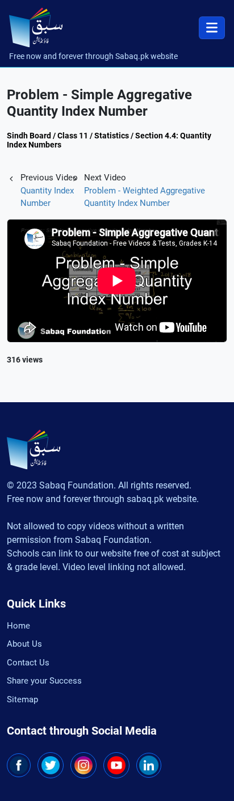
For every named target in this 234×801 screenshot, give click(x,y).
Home (18, 626)
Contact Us (28, 662)
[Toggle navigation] (212, 27)
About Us (24, 644)
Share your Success (44, 681)
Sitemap (22, 699)
